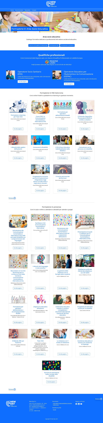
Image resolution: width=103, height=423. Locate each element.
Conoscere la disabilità (40, 147)
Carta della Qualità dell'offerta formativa (62, 403)
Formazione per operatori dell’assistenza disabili (63, 113)
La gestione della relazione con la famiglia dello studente (62, 272)
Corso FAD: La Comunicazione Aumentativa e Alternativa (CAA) (40, 119)
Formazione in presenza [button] (67, 45)
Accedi (54, 409)
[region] (51, 22)
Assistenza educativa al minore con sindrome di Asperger (84, 342)
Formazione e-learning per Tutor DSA (18, 116)
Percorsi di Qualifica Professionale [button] (38, 45)
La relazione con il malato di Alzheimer (62, 342)
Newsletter (27, 10)
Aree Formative (19, 10)
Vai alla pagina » (23, 81)
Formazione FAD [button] (54, 45)
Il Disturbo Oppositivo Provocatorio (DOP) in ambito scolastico (85, 118)
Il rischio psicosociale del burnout (63, 177)
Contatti (34, 10)
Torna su (11, 198)
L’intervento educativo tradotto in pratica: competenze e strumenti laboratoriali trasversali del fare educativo (62, 311)
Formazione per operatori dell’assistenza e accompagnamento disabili (18, 310)
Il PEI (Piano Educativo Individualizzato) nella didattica (62, 149)
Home (12, 10)
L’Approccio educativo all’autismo (40, 307)
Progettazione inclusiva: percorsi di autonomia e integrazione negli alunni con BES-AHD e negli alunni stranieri (40, 180)
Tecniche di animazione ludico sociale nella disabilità (51, 374)
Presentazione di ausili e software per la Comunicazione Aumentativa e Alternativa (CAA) (85, 235)
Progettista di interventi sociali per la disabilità (85, 307)
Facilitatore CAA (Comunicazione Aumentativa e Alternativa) (40, 225)
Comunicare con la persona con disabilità (85, 148)
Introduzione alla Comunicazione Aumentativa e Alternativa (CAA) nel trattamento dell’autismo (62, 232)
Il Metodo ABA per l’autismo (18, 342)
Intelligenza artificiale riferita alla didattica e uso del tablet (85, 271)
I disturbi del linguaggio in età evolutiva (40, 267)
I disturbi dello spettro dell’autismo (18, 148)
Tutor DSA (40, 341)
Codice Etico (56, 405)
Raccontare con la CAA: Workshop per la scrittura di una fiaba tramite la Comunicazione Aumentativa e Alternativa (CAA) (18, 276)
